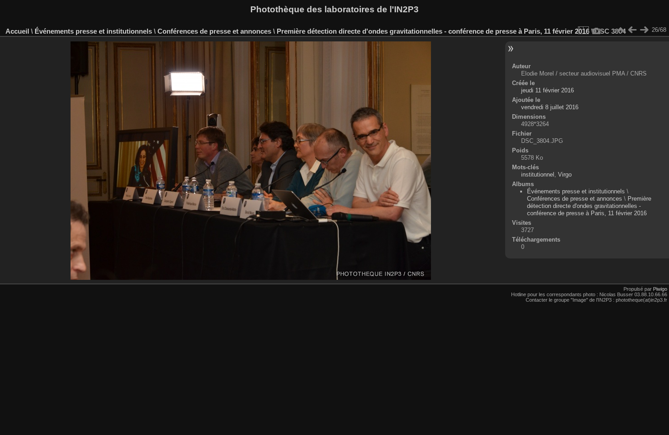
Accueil (17, 31)
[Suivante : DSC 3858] (644, 30)
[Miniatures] (620, 30)
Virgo (565, 174)
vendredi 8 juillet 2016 (549, 107)
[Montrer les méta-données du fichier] (597, 30)
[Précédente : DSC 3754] (632, 30)
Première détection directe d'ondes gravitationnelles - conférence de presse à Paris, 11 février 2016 (433, 31)
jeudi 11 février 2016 (547, 90)
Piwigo (660, 289)
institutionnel (537, 174)
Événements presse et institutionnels (93, 31)
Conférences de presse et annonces (214, 31)
